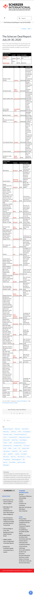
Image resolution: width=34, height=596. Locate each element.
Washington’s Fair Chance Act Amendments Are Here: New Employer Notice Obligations (8, 510)
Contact (21, 501)
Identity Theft (25, 448)
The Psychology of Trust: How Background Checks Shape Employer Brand (8, 532)
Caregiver (16, 80)
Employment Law (7, 445)
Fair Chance (27, 445)
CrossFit (16, 115)
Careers (21, 500)
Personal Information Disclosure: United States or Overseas (24, 557)
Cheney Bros (17, 98)
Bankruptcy (6, 431)
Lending (17, 454)
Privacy (28, 456)
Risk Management (16, 459)
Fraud (14, 448)
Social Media (12, 462)
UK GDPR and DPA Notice (24, 532)
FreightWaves (16, 239)
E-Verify (5, 442)
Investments (15, 451)
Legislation (10, 454)
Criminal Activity (13, 437)
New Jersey (6, 456)
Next (29, 28)
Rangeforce (15, 323)
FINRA (9, 448)
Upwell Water (17, 151)
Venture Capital (13, 402)
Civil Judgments (27, 431)
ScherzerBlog (22, 498)
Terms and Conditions (24, 550)
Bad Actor (17, 429)
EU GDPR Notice (23, 529)
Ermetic (14, 217)
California (13, 431)
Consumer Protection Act (20, 434)
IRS (20, 451)
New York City (21, 456)
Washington (6, 465)
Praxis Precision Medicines (15, 316)
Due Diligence (23, 440)
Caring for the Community (22, 504)
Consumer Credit (7, 434)
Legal (4, 454)
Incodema (16, 142)
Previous (24, 28)
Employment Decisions (19, 442)
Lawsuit (25, 451)
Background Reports (8, 429)
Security (5, 462)
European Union (18, 445)
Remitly (14, 334)
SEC (24, 459)
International (6, 451)
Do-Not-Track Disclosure (22, 552)
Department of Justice (24, 437)
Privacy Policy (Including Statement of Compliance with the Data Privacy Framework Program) (25, 522)
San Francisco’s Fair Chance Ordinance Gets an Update (8, 501)
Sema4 (14, 349)
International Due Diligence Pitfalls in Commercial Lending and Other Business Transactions (8, 521)
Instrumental (15, 264)
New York (13, 456)
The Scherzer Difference (25, 496)
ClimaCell (15, 187)
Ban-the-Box (25, 429)
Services (21, 494)
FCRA (4, 448)
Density (14, 200)
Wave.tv (15, 396)
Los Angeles (24, 454)
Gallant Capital (6, 63)
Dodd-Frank (15, 440)
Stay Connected (23, 511)
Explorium (15, 222)
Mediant (15, 281)
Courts (5, 437)
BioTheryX (15, 170)
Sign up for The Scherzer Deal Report (25, 508)
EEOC (10, 442)
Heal (14, 254)
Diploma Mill (6, 440)
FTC (19, 448)
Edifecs (15, 121)
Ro (13, 343)
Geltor (14, 246)
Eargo (14, 211)
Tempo (14, 362)
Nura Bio (15, 289)
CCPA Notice (22, 528)
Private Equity (5, 402)
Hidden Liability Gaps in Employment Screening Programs (8, 541)
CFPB (19, 431)
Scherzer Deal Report (22, 401)
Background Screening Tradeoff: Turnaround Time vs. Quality (8, 549)
